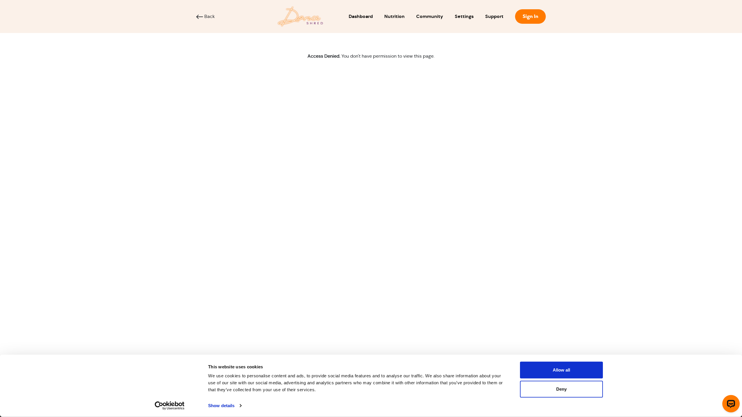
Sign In (530, 16)
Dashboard (361, 16)
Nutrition (394, 16)
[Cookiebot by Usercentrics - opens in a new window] (169, 405)
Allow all (561, 369)
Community (429, 16)
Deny (561, 388)
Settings (464, 16)
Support (494, 16)
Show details (221, 405)
